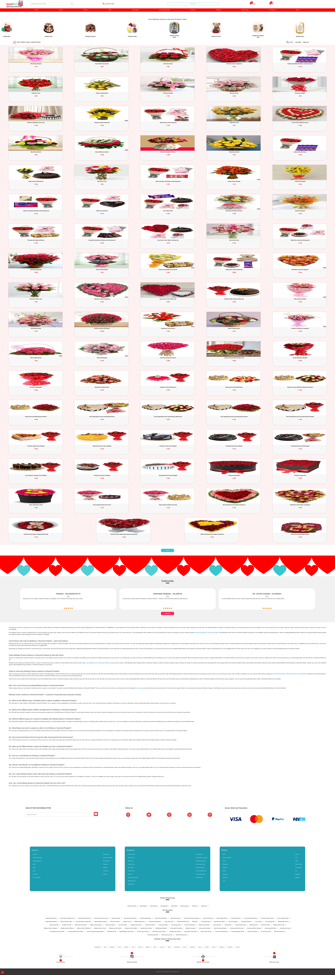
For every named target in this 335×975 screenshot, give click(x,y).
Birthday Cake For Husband (50, 928)
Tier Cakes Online (122, 925)
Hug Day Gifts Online (175, 918)
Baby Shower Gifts (54, 925)
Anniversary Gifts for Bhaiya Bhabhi (95, 931)
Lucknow (162, 947)
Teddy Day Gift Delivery (145, 918)
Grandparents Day (200, 867)
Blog (34, 864)
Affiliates (105, 867)
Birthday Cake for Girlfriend (67, 928)
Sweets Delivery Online (219, 921)
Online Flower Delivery (222, 918)
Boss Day (130, 874)
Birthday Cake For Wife (278, 925)
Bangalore (112, 947)
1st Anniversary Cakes (285, 928)
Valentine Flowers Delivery (84, 918)
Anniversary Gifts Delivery (155, 921)
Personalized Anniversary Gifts (57, 931)
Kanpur (213, 947)
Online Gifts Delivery (236, 918)
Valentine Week (131, 880)
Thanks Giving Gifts (200, 874)
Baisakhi (297, 877)
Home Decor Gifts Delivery (221, 931)
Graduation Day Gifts (133, 877)
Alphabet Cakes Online (136, 925)
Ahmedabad (97, 947)
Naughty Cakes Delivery (175, 931)
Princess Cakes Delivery (143, 931)
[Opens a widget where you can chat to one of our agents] (328, 972)
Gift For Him (204, 906)
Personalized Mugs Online (237, 931)
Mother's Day (131, 884)
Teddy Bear (194, 921)
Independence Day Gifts (201, 857)
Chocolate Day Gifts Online (130, 918)
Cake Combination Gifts (283, 918)
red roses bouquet (140, 688)
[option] (21, 29)
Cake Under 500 (217, 925)
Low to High (298, 42)
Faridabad (192, 947)
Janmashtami (298, 867)
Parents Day (131, 867)
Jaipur (169, 947)
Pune (133, 947)
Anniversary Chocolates (204, 928)
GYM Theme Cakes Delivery (159, 931)
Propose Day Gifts (115, 918)
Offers (34, 867)
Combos (192, 10)
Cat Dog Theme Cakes (240, 925)
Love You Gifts (258, 921)
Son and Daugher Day (201, 871)
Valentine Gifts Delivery (51, 918)
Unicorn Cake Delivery (189, 925)
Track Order (106, 871)
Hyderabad (176, 947)
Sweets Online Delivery (206, 931)
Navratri (297, 854)
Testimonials (106, 854)
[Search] (72, 4)
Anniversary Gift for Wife (270, 928)
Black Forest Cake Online (81, 925)
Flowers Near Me (253, 925)
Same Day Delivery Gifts (182, 921)
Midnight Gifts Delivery (283, 921)
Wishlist (253, 4)
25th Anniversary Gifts (279, 931)
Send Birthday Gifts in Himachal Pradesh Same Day (288, 673)
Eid (296, 871)
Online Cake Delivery (208, 918)
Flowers (85, 10)
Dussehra (225, 867)
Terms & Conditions (107, 857)
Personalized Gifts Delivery (250, 918)
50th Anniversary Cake (181, 934)
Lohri (224, 880)
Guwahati (229, 947)
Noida (154, 947)
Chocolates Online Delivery (267, 918)
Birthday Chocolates (190, 928)
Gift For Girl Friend (131, 906)
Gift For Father (153, 906)
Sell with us (193, 3)
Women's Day (131, 857)
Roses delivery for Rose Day (101, 918)
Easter (296, 861)
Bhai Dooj (225, 874)
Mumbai (126, 947)
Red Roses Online (265, 925)
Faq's (34, 871)
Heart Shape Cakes (176, 925)
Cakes (61, 10)
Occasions (272, 10)
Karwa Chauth (298, 864)
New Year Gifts (131, 854)
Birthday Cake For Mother (131, 928)
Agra (105, 947)
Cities (297, 10)
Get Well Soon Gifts (66, 925)
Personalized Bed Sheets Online (75, 931)
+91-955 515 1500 (109, 4)
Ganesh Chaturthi (227, 857)
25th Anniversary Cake (166, 934)
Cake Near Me (228, 925)
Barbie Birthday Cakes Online (127, 931)
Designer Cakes (127, 921)
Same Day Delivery (37, 857)
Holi (296, 857)
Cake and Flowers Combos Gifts (83, 921)
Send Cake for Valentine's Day (67, 918)
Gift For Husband (184, 906)
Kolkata (206, 947)
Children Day (131, 871)
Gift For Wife (174, 906)
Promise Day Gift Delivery (161, 918)
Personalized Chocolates (176, 928)
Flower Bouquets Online (51, 921)
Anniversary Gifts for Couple (236, 928)
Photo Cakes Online (115, 921)
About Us (35, 854)
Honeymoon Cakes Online (190, 931)
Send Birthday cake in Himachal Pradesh (98, 662)
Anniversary (244, 10)
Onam (224, 861)
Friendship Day (199, 854)
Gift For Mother (143, 906)
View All (167, 550)
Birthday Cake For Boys (146, 928)
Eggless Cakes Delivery (96, 925)
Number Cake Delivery (204, 925)
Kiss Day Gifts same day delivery (191, 918)
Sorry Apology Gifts (269, 921)
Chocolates (135, 10)
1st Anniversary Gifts (265, 931)
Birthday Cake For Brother (115, 928)
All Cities (238, 947)
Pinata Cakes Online (150, 925)
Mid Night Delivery (37, 861)
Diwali (224, 871)
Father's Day (131, 861)
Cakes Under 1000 (168, 921)
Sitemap (105, 874)
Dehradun (221, 947)
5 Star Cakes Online (163, 925)
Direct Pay (35, 874)
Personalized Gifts (164, 10)
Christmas (225, 877)
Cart (272, 4)
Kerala (184, 947)
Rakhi (36, 10)
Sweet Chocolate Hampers (220, 928)
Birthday (218, 10)
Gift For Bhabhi (164, 906)
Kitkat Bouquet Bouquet (161, 928)
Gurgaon (148, 947)
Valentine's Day (199, 877)
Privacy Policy (106, 861)
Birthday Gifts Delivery (140, 921)
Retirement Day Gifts (201, 861)
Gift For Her (195, 906)
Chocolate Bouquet (205, 921)
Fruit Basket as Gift (111, 931)
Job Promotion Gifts (200, 864)
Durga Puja (225, 864)
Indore (199, 947)
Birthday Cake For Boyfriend (83, 928)
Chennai (140, 947)
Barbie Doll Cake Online (66, 921)
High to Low (306, 42)
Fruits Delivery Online (246, 921)
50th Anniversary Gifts (153, 934)
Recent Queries (36, 877)
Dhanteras (297, 874)
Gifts (110, 10)
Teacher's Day (131, 864)
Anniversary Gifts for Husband (254, 928)
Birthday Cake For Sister (100, 928)
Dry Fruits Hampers (233, 921)
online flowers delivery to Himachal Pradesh (206, 632)
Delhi (119, 947)
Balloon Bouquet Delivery (100, 921)
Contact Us (105, 864)
